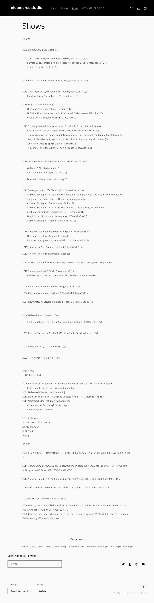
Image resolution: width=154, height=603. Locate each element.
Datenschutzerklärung (55, 546)
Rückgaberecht (76, 546)
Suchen (24, 546)
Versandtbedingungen (97, 546)
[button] (131, 8)
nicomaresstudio (126, 593)
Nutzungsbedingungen (122, 546)
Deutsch (42, 591)
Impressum (36, 546)
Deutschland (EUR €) (19, 591)
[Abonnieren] (58, 564)
